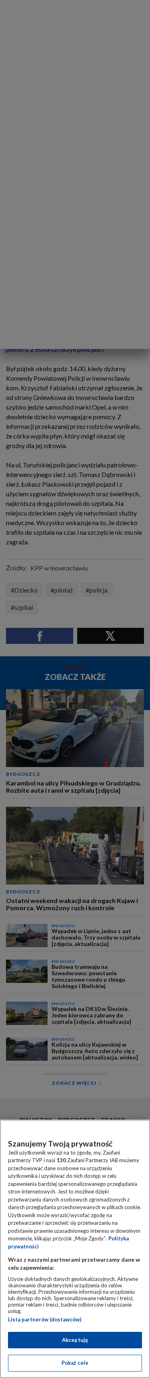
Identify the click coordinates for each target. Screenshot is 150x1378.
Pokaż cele (75, 1363)
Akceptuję (75, 1340)
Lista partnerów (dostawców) (44, 1319)
